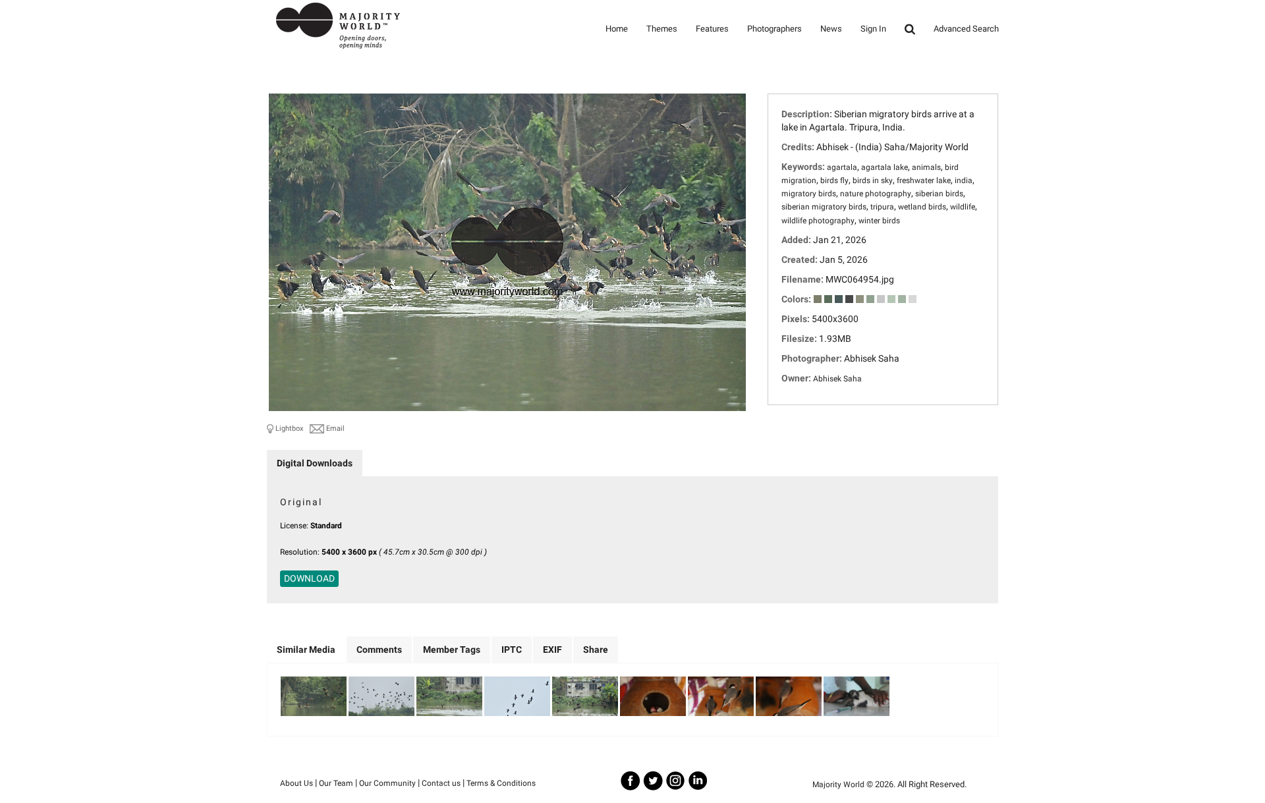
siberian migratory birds (823, 206)
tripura (882, 206)
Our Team (336, 783)
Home (616, 29)
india (963, 180)
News (831, 29)
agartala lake (884, 167)
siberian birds (939, 193)
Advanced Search (966, 29)
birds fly (834, 180)
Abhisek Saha (837, 378)
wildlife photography (818, 220)
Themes (661, 29)
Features (712, 29)
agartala (842, 167)
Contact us (441, 783)
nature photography (875, 193)
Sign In (873, 29)
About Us (296, 783)
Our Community (387, 783)
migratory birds (808, 193)
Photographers (774, 29)
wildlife (962, 206)
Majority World (838, 784)
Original (301, 502)
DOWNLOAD (309, 578)
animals (926, 167)
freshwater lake (924, 180)
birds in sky (873, 180)
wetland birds (922, 206)
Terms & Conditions (501, 783)
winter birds (879, 220)
